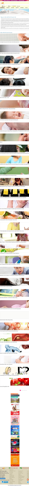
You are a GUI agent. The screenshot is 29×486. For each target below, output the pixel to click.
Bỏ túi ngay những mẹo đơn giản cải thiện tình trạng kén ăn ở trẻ (9, 53)
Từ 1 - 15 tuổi (11, 480)
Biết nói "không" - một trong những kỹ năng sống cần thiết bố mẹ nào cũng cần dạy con (13, 242)
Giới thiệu (12, 7)
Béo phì (1, 142)
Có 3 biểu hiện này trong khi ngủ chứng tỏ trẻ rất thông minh (9, 119)
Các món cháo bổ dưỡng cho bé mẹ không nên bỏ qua (8, 175)
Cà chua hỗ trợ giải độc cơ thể (4, 386)
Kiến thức (17, 7)
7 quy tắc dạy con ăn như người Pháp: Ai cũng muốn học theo (9, 375)
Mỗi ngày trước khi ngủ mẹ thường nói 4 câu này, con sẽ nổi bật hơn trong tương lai (12, 186)
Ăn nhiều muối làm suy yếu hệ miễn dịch (6, 286)
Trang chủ (7, 7)
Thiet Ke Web (18, 485)
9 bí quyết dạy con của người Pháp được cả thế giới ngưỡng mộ (9, 253)
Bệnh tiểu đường (12, 476)
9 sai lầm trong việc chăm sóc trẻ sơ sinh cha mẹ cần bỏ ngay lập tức (10, 308)
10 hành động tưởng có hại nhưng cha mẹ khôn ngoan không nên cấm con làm (12, 230)
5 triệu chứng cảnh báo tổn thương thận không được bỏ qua (9, 330)
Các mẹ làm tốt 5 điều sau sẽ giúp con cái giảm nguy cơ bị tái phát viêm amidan (12, 208)
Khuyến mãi (21, 7)
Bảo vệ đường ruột (12, 477)
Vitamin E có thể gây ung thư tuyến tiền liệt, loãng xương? (8, 353)
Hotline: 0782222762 (2, 475)
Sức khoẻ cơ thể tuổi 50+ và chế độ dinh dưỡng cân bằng (8, 297)
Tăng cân (19, 474)
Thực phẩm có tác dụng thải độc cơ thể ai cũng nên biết (8, 342)
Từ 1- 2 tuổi (11, 483)
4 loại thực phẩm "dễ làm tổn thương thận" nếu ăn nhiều (8, 219)
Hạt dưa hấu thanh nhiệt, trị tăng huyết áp (6, 319)
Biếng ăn (11, 478)
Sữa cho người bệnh (12, 481)
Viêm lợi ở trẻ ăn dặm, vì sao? (4, 97)
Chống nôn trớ (20, 475)
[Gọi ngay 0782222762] (27, 479)
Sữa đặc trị (11, 482)
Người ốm (11, 474)
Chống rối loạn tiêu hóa (21, 477)
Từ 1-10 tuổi (19, 478)
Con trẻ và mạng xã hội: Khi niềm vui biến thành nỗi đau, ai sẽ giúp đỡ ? (11, 86)
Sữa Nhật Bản (11, 479)
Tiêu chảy (19, 482)
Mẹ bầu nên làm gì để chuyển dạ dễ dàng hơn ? (7, 75)
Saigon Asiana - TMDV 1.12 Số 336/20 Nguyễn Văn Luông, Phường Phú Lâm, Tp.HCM (4, 473)
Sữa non (19, 481)
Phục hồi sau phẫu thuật (21, 476)
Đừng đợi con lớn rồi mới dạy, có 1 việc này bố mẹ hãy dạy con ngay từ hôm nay (12, 275)
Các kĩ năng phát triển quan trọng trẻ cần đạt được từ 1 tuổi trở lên (10, 264)
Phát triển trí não (12, 475)
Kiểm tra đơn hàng (2, 478)
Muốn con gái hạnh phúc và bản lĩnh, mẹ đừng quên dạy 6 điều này (10, 64)
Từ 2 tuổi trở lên (20, 483)
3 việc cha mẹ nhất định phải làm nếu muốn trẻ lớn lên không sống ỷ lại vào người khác (13, 197)
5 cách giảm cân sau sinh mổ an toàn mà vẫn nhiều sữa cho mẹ (9, 41)
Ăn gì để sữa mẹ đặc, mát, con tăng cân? (6, 364)
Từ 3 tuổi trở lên (20, 480)
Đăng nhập (18, 6)
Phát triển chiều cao (20, 479)
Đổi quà (26, 7)
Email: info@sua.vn (2, 477)
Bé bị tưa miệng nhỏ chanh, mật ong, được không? (7, 108)
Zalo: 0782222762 (2, 476)
